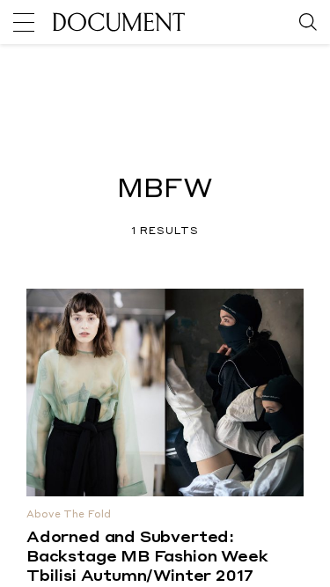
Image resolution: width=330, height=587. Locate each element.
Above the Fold (68, 515)
